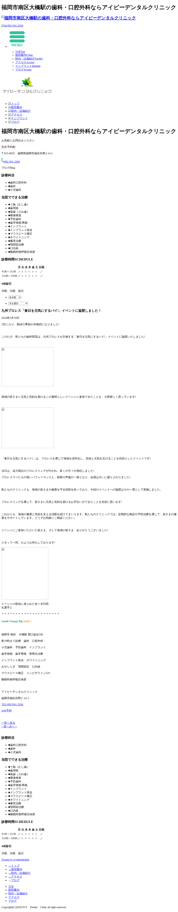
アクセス (24, 62)
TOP (20, 51)
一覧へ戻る (8, 722)
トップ (13, 865)
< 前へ (5, 726)
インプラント (27, 65)
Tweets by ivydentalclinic (15, 859)
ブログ (23, 69)
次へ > (13, 726)
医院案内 (24, 55)
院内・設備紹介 (29, 58)
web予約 (6, 710)
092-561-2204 (12, 161)
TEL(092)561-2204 (12, 704)
